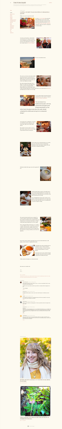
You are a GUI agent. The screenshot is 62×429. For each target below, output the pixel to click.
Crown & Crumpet (42, 18)
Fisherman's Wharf (13, 19)
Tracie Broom (25, 301)
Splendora (49, 88)
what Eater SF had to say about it (41, 98)
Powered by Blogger (31, 426)
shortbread (12, 28)
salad (11, 24)
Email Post (23, 274)
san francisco (12, 25)
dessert (11, 17)
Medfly (24, 296)
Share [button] (11, 10)
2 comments (24, 420)
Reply (24, 289)
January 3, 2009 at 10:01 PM (31, 315)
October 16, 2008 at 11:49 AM (31, 301)
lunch (11, 23)
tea (10, 30)
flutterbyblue (25, 315)
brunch (11, 16)
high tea (11, 22)
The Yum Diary (19, 3)
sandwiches (25, 277)
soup (11, 29)
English (11, 18)
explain (31, 129)
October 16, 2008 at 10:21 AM (31, 291)
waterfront (11, 32)
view (11, 31)
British (11, 15)
